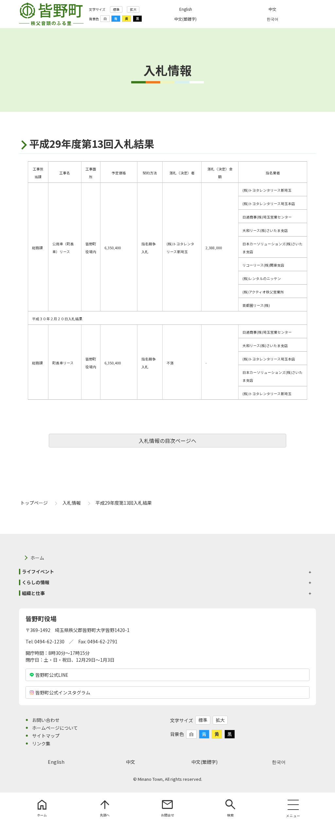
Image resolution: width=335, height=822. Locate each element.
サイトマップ (46, 735)
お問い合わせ (46, 720)
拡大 (133, 9)
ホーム (37, 557)
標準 (116, 9)
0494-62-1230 (49, 641)
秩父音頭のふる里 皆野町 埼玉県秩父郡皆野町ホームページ (51, 14)
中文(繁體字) (204, 762)
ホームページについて (55, 728)
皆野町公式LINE (51, 675)
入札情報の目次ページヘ (167, 441)
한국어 (279, 762)
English (56, 762)
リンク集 (41, 743)
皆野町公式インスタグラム (62, 692)
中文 (130, 762)
